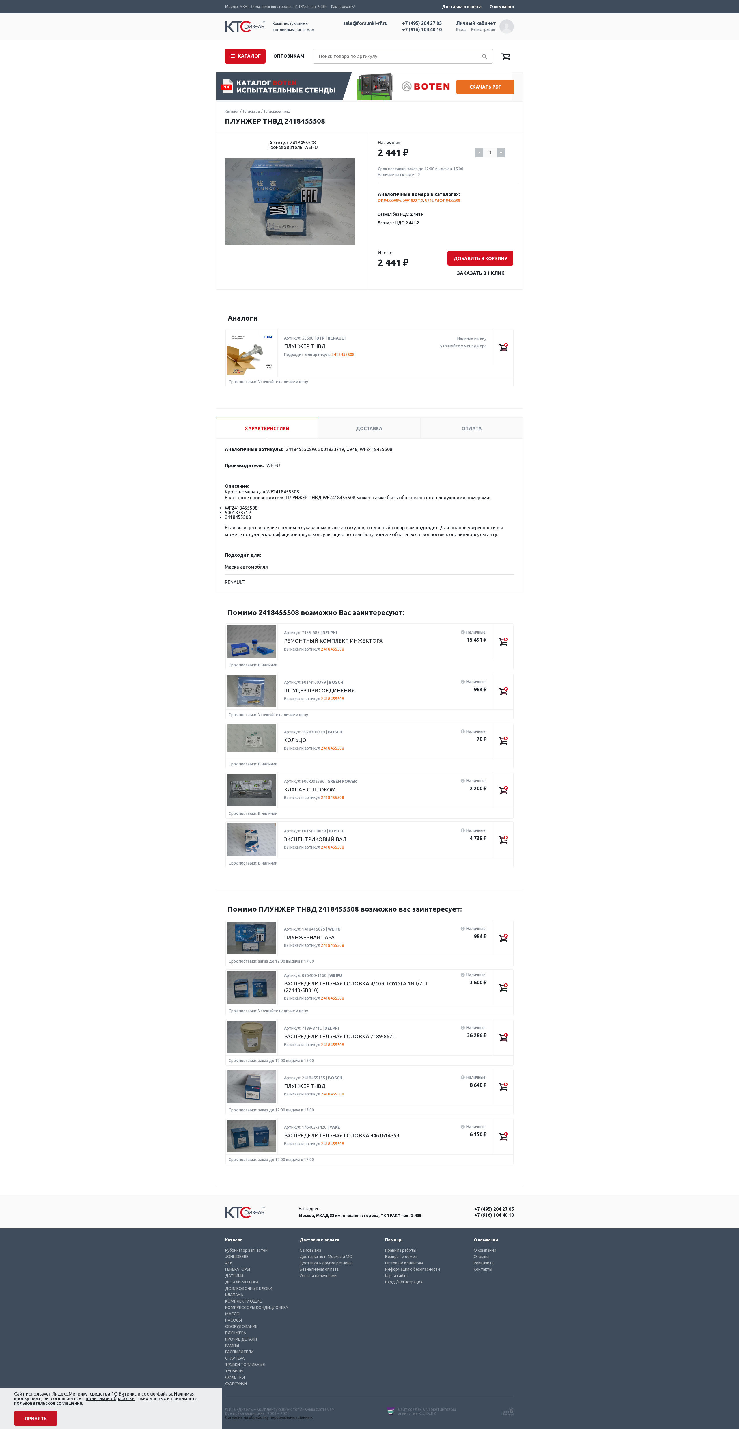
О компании (502, 6)
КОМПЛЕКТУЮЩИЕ (243, 1301)
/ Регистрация (409, 1282)
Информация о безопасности (412, 1269)
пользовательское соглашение (48, 1403)
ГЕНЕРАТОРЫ (237, 1269)
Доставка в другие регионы (326, 1263)
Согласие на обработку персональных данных (269, 1417)
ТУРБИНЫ (234, 1371)
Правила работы (400, 1250)
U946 (429, 200)
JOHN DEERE (237, 1256)
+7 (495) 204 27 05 (422, 23)
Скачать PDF (485, 87)
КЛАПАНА (234, 1294)
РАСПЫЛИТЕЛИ (239, 1352)
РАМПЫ (232, 1345)
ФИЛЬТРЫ (235, 1377)
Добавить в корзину (480, 258)
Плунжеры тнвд (277, 111)
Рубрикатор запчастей (246, 1250)
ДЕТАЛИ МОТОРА (242, 1282)
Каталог (232, 111)
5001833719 (413, 200)
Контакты (483, 1269)
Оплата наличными (318, 1275)
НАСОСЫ (233, 1320)
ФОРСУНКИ (236, 1383)
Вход (461, 29)
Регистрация (483, 29)
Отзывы (481, 1256)
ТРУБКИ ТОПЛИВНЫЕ (245, 1364)
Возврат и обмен (401, 1256)
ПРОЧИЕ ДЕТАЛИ (241, 1339)
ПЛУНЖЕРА (235, 1333)
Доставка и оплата (462, 6)
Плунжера (251, 111)
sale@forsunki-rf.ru (365, 23)
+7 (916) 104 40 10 (422, 29)
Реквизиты (484, 1263)
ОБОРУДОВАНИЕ (241, 1326)
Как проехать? (343, 6)
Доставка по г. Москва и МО (326, 1256)
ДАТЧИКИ (234, 1275)
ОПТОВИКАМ (288, 56)
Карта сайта (396, 1275)
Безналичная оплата (319, 1269)
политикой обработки (110, 1398)
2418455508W (389, 200)
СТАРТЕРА (235, 1358)
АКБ (229, 1263)
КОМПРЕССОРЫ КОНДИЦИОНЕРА (256, 1307)
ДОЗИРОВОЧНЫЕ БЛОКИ (248, 1288)
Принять (36, 1418)
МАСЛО (232, 1313)
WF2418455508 (447, 200)
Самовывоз (310, 1250)
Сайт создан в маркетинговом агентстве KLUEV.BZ (427, 1411)
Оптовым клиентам (404, 1263)
